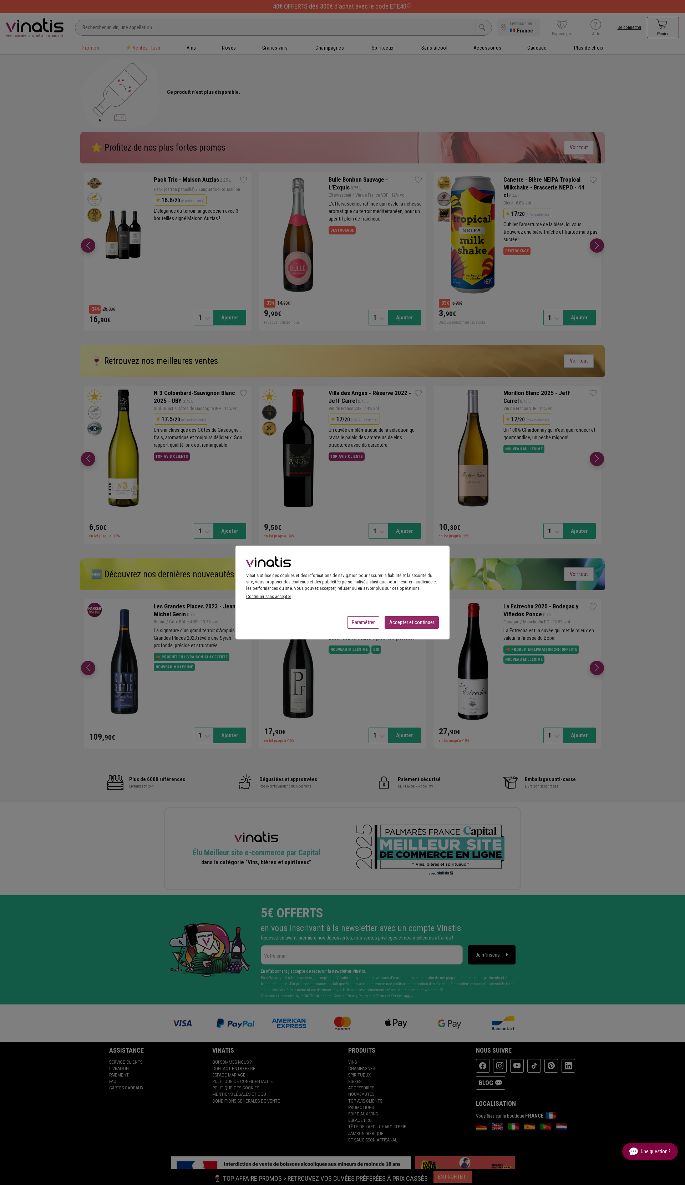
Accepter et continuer (411, 622)
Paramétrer (363, 622)
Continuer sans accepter (268, 596)
